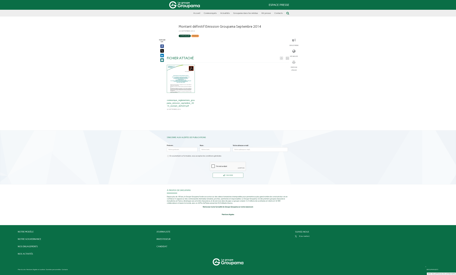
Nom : (202, 145)
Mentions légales (294, 69)
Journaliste (163, 231)
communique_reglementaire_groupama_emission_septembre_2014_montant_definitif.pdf (181, 103)
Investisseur (164, 239)
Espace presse (294, 45)
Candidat (162, 246)
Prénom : (170, 145)
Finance (195, 36)
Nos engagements (28, 246)
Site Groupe (294, 56)
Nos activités (25, 254)
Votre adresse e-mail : (241, 145)
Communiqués (185, 36)
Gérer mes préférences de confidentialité (441, 274)
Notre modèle (26, 231)
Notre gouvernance (29, 239)
